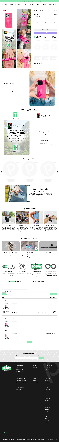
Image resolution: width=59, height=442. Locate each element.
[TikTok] (8, 433)
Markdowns (45, 4)
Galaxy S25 (46, 418)
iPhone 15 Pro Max (47, 389)
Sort (50, 297)
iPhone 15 (46, 396)
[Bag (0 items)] (57, 4)
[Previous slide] (16, 1)
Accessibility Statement (41, 439)
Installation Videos (19, 376)
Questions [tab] (9, 292)
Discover (34, 365)
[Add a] (39, 27)
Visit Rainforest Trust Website (43, 143)
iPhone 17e (46, 376)
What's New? (12, 4)
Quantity (35, 24)
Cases (18, 4)
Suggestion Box (18, 389)
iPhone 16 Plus (47, 382)
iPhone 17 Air (47, 371)
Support (50, 4)
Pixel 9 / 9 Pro (47, 422)
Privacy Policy (28, 439)
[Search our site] (53, 4)
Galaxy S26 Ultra (47, 407)
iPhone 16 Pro (47, 380)
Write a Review (54, 294)
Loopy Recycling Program (36, 382)
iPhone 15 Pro (47, 391)
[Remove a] (35, 27)
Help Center (18, 367)
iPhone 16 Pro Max (47, 378)
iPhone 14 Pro (47, 400)
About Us (34, 371)
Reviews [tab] (4, 292)
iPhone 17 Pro (47, 369)
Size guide (55, 14)
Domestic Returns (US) (19, 371)
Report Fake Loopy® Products (20, 387)
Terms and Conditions (33, 439)
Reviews (34, 376)
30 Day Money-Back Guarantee (20, 439)
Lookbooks (32, 4)
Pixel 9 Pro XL (47, 420)
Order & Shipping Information (20, 378)
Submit (41, 357)
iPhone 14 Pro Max (47, 398)
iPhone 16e (46, 387)
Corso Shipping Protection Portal (21, 380)
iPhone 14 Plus (47, 402)
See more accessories (38, 63)
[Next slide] (42, 1)
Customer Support (19, 365)
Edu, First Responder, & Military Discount (22, 382)
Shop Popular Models (49, 365)
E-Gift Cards (34, 378)
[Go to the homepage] (5, 4)
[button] (15, 284)
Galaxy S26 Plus (47, 409)
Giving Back (34, 369)
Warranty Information (19, 369)
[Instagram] (4, 433)
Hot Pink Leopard (6, 308)
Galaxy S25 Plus (47, 416)
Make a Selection (45, 29)
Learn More (38, 4)
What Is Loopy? (35, 367)
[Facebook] (2, 433)
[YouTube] (6, 433)
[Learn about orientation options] (39, 20)
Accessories (25, 4)
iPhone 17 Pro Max (47, 367)
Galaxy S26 (46, 411)
